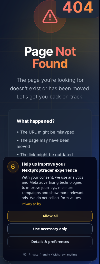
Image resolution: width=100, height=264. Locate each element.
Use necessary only (50, 228)
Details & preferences (50, 241)
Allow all (50, 216)
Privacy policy (31, 204)
